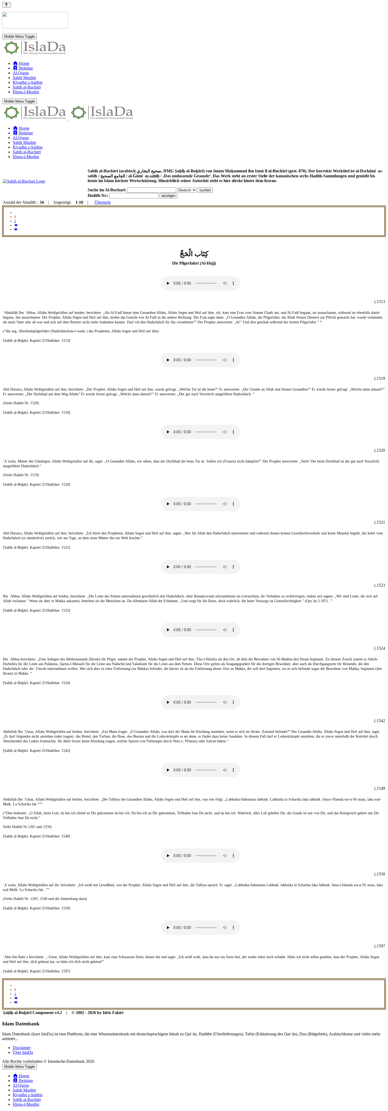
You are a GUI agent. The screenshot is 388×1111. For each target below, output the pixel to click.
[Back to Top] (6, 5)
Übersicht (102, 202)
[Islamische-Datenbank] (35, 54)
